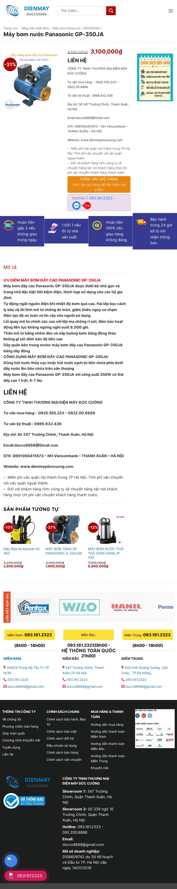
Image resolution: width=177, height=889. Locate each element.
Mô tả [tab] (9, 267)
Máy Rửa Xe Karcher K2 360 (21, 551)
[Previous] (3, 545)
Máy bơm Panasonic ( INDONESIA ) (77, 28)
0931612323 (29, 875)
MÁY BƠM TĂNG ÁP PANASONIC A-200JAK (64, 551)
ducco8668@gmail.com (26, 686)
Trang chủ (10, 28)
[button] (171, 10)
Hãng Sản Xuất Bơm (35, 28)
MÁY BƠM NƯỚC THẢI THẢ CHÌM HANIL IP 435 (106, 553)
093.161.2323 (101, 198)
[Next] (125, 545)
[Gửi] (110, 10)
